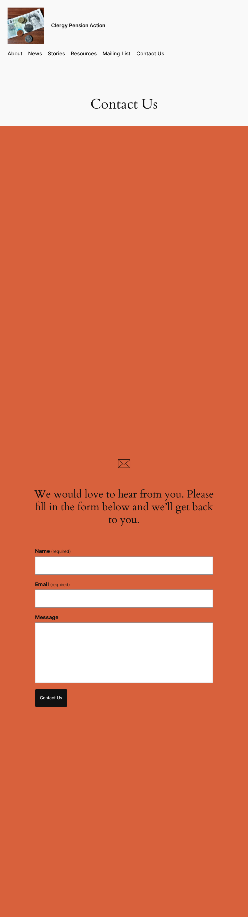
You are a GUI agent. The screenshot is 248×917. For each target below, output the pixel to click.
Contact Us (51, 697)
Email (52, 584)
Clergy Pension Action (78, 25)
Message (46, 617)
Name (53, 551)
